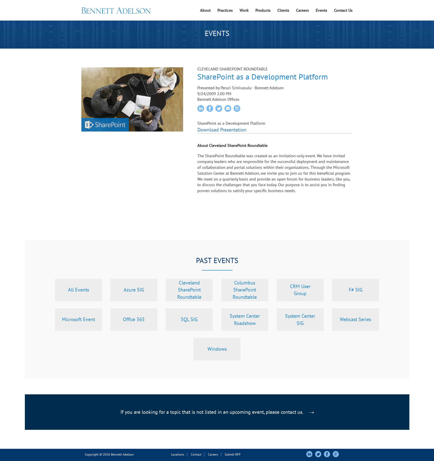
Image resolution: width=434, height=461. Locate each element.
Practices (225, 10)
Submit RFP (233, 454)
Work (244, 10)
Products (263, 10)
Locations (177, 454)
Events (321, 10)
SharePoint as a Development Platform (262, 76)
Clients (283, 10)
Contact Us (343, 10)
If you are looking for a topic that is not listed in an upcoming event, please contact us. (212, 412)
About (205, 10)
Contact (196, 454)
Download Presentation (221, 130)
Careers (302, 10)
